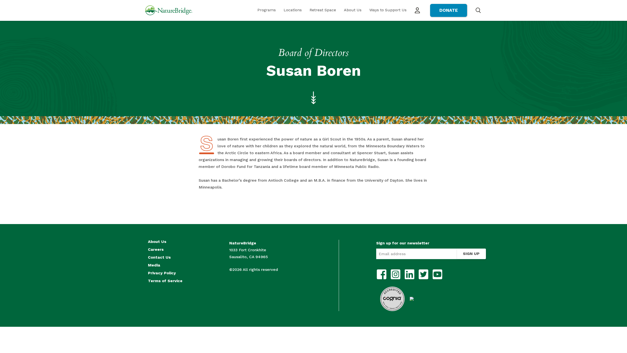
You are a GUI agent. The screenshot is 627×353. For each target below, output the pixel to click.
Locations (293, 10)
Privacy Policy (162, 273)
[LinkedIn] (409, 274)
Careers (156, 250)
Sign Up (471, 253)
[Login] (417, 10)
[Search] (478, 10)
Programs (266, 10)
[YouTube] (437, 274)
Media (154, 265)
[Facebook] (381, 274)
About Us (353, 10)
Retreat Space (323, 10)
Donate (448, 10)
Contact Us (159, 257)
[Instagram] (395, 274)
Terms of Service (165, 281)
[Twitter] (423, 274)
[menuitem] (266, 10)
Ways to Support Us (388, 10)
